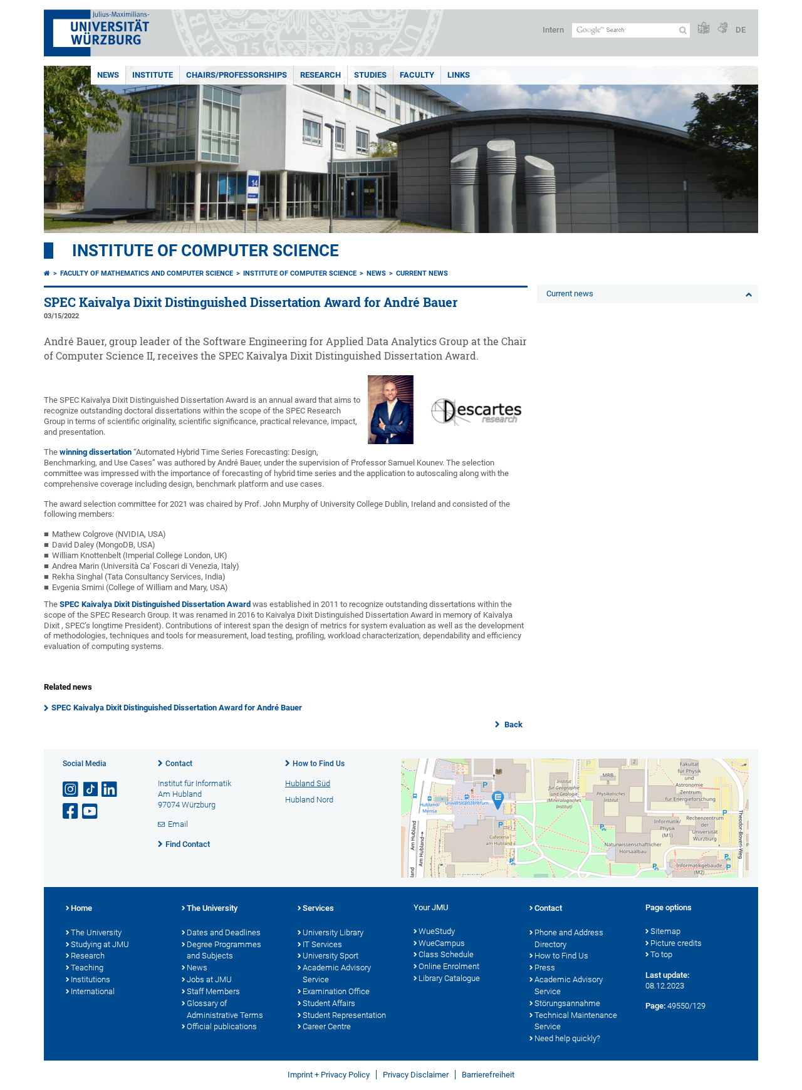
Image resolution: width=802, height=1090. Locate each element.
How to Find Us (319, 763)
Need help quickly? (567, 1038)
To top (661, 954)
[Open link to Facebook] (71, 812)
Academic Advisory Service (337, 973)
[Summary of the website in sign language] (722, 28)
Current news (422, 273)
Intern (553, 29)
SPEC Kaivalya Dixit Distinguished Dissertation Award (155, 604)
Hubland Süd (307, 783)
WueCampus (442, 943)
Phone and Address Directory (568, 938)
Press (544, 967)
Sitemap (665, 931)
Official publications (222, 1026)
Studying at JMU (100, 944)
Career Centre (327, 1026)
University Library (333, 932)
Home (81, 908)
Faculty (417, 75)
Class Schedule (446, 954)
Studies (370, 75)
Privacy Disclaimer (416, 1074)
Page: (655, 1005)
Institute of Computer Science (205, 250)
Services (318, 908)
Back (513, 724)
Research (320, 75)
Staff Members (213, 991)
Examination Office (336, 991)
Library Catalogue (449, 978)
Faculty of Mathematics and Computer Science (146, 273)
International (93, 991)
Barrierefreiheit (488, 1074)
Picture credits (676, 943)
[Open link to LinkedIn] (110, 790)
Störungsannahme (567, 1003)
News (108, 75)
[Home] (47, 273)
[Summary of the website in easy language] (703, 28)
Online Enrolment (449, 966)
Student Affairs (329, 1003)
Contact (178, 763)
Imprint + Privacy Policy (329, 1074)
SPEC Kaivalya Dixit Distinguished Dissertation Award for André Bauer (176, 707)
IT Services (322, 944)
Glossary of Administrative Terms (225, 1009)
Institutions (90, 979)
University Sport (330, 955)
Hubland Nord (309, 799)
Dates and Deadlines (224, 932)
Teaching (87, 967)
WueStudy (437, 931)
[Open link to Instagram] (71, 790)
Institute (152, 75)
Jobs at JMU (209, 979)
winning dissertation (96, 452)
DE (741, 29)
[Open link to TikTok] (91, 790)
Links (458, 75)
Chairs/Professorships (236, 75)
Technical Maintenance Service (575, 1021)
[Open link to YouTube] (91, 812)
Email (178, 824)
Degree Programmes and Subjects (224, 950)
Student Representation (344, 1015)
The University (96, 932)
